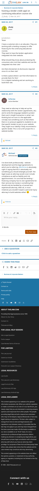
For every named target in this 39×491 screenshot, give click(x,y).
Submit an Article (6, 358)
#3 (36, 148)
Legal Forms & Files (7, 384)
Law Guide (4, 376)
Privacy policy (5, 295)
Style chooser (6, 282)
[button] (4, 213)
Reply (35, 87)
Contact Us (4, 321)
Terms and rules (6, 290)
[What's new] (31, 2)
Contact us (4, 286)
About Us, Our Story (7, 317)
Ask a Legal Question (8, 335)
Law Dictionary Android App (10, 392)
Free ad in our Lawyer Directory (11, 366)
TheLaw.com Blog (6, 325)
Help (2, 299)
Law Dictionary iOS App (8, 388)
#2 (36, 94)
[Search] (36, 2)
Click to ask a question (11, 253)
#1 (36, 22)
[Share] (33, 22)
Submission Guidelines (8, 362)
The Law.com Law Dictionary (10, 380)
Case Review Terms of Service (10, 343)
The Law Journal (6, 353)
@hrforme (23, 167)
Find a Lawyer (5, 339)
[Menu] (3, 2)
